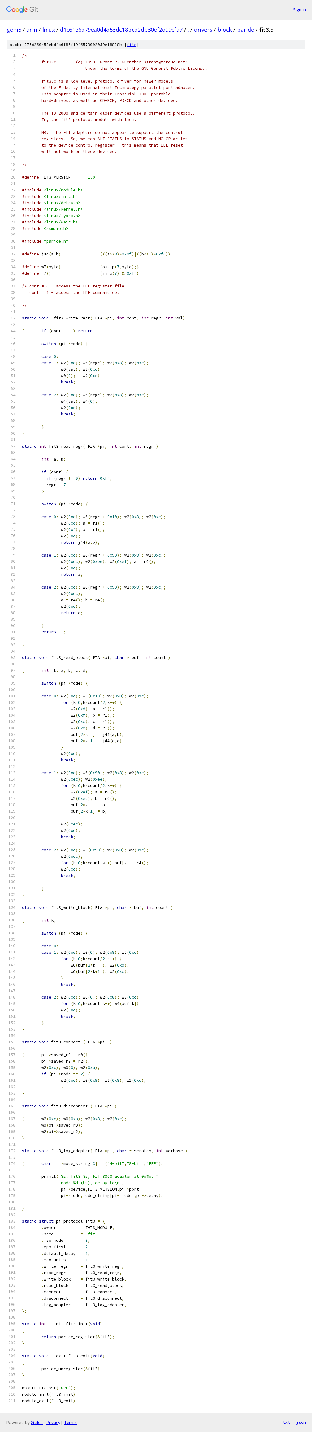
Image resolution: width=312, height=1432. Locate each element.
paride (245, 29)
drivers (203, 29)
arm (32, 29)
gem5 (14, 29)
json (301, 1422)
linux (48, 29)
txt (286, 1422)
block (225, 29)
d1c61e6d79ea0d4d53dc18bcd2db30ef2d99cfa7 (121, 29)
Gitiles (37, 1422)
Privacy (53, 1422)
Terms (70, 1422)
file (131, 44)
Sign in (299, 9)
